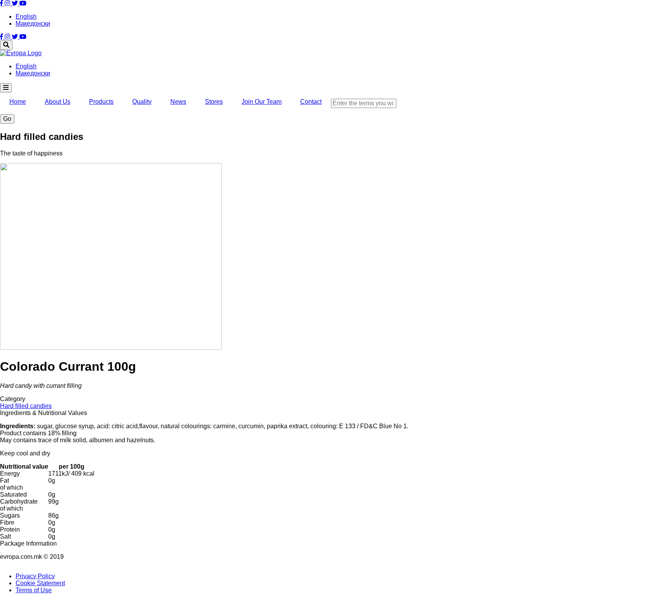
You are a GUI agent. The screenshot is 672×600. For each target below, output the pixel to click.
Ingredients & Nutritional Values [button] (43, 413)
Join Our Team (262, 101)
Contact (311, 101)
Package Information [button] (28, 543)
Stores (214, 101)
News (178, 101)
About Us (57, 101)
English (26, 16)
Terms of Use (34, 590)
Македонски (33, 23)
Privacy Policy (35, 576)
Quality (142, 101)
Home (17, 101)
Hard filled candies (26, 406)
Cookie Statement (40, 583)
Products (101, 101)
